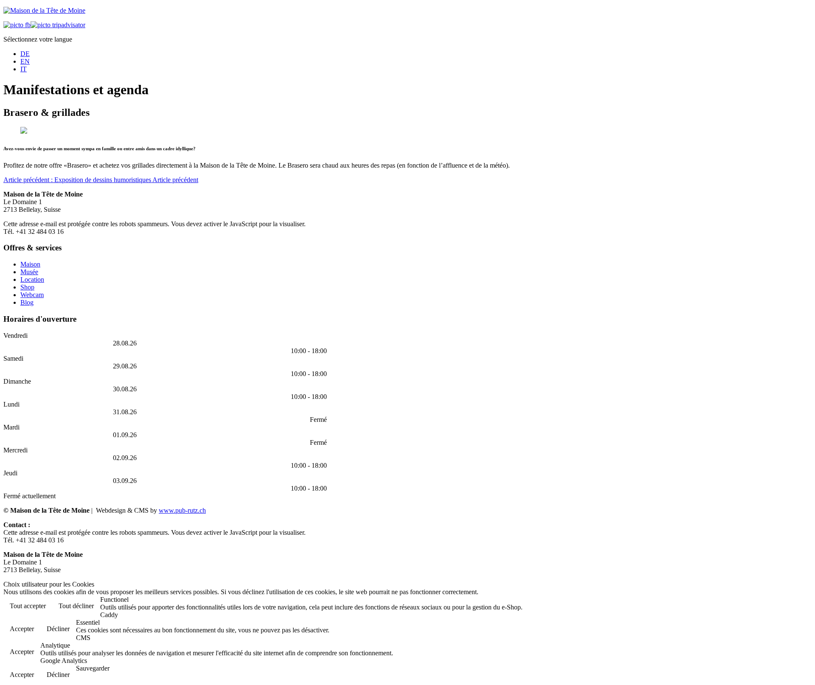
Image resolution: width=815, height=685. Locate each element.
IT (23, 69)
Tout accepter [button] (28, 605)
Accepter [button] (22, 628)
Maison (30, 264)
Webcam (32, 294)
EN (25, 61)
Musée (29, 271)
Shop (27, 287)
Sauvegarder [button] (93, 668)
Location (32, 279)
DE (25, 53)
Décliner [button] (58, 628)
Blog (27, 302)
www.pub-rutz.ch (182, 510)
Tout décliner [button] (76, 605)
